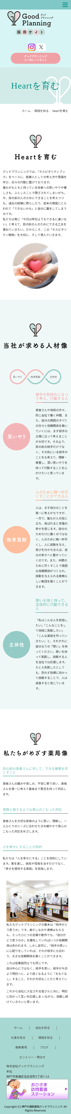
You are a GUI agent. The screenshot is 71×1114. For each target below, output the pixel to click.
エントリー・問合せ (32, 1057)
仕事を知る (18, 1037)
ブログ (44, 1047)
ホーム (26, 110)
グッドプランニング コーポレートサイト (35, 58)
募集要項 (21, 1047)
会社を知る (42, 1027)
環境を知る (41, 110)
